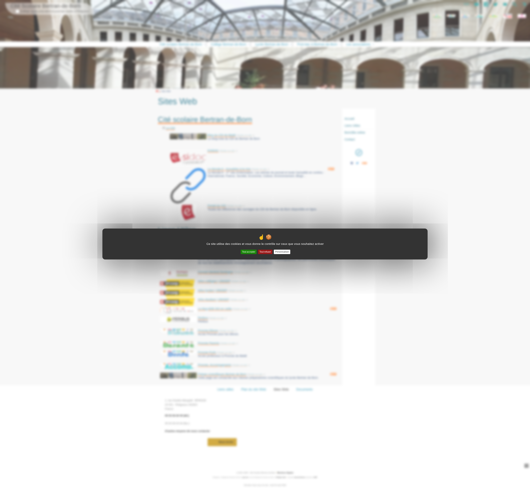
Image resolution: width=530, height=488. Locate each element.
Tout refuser (265, 252)
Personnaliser (282, 252)
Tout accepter (248, 252)
